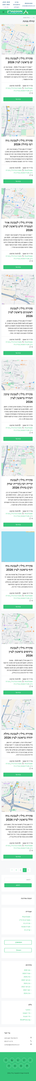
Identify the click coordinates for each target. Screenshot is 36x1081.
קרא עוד (18, 99)
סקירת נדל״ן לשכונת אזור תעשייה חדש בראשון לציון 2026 (18, 226)
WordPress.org (25, 1020)
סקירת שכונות (25, 90)
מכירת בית (26, 923)
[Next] (12, 870)
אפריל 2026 (26, 973)
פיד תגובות (26, 1016)
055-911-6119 (28, 3)
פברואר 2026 (25, 980)
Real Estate (29, 88)
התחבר (27, 1010)
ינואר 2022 (26, 990)
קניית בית (17, 90)
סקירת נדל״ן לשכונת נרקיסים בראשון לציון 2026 (21, 651)
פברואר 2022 (25, 987)
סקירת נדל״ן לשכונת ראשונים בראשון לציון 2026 (20, 312)
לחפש (18, 885)
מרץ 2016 (27, 993)
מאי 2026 (27, 970)
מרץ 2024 (27, 983)
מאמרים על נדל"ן (16, 88)
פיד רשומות (26, 1013)
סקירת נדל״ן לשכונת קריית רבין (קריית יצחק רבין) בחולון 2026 (20, 483)
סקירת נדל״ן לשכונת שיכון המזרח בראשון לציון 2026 (18, 398)
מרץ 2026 (27, 977)
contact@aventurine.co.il (28, 6)
